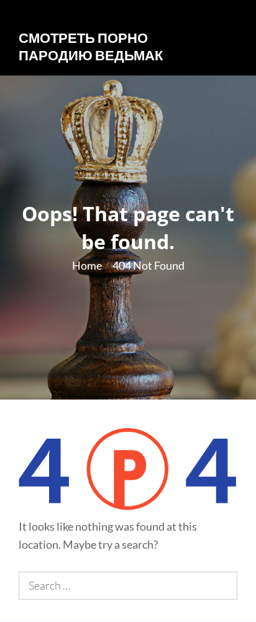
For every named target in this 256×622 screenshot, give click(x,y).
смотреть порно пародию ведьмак (91, 46)
